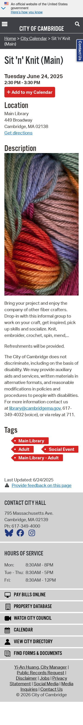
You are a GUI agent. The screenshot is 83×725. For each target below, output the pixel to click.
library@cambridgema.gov (35, 408)
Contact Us (51, 689)
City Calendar (34, 38)
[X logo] (10, 534)
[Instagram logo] (33, 534)
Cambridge (51, 29)
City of (27, 29)
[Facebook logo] (21, 534)
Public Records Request (40, 672)
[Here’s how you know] (3, 8)
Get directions (18, 133)
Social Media (46, 683)
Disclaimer (26, 678)
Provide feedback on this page (41, 485)
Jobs (45, 678)
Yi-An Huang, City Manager (40, 667)
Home (10, 38)
